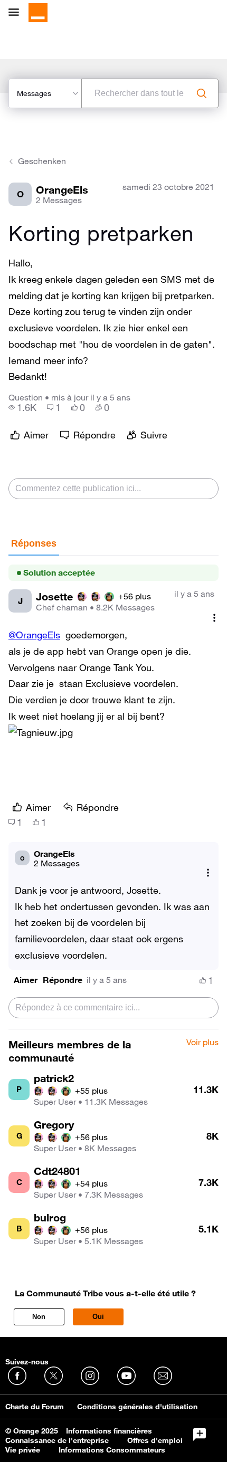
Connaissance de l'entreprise (57, 1440)
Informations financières (109, 1431)
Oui (98, 1317)
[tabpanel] (113, 792)
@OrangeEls (34, 635)
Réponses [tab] (33, 543)
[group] (22, 407)
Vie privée (22, 1450)
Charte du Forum (34, 1406)
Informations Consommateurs (112, 1450)
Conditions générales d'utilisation (137, 1406)
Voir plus (202, 1042)
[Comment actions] (214, 618)
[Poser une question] (199, 1434)
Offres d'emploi (155, 1440)
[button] (25, 980)
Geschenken (42, 161)
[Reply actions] (208, 873)
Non (38, 1317)
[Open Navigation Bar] (16, 13)
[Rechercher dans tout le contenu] (202, 93)
